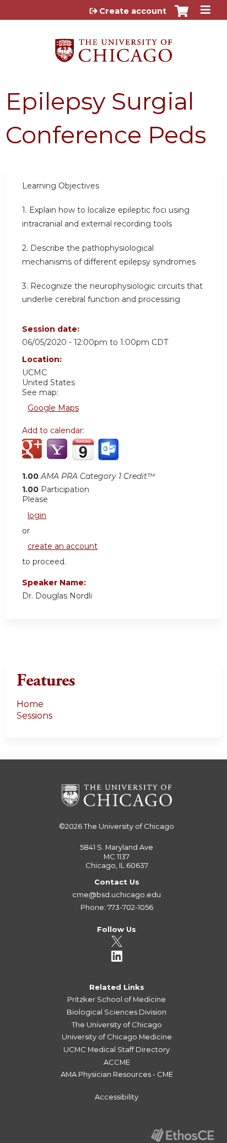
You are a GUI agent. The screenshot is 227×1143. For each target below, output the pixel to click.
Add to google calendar (33, 455)
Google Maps (53, 408)
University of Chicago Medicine (117, 1036)
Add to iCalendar (83, 455)
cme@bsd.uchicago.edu (116, 894)
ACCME (117, 1062)
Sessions (34, 715)
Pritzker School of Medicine (116, 999)
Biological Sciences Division (116, 1011)
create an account (63, 546)
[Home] (113, 46)
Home (30, 704)
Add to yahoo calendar (58, 455)
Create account (132, 11)
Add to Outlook (109, 455)
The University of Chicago (129, 826)
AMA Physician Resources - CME (117, 1074)
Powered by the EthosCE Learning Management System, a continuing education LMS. (182, 1135)
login (37, 515)
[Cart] (181, 16)
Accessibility (116, 1096)
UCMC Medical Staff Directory (116, 1049)
